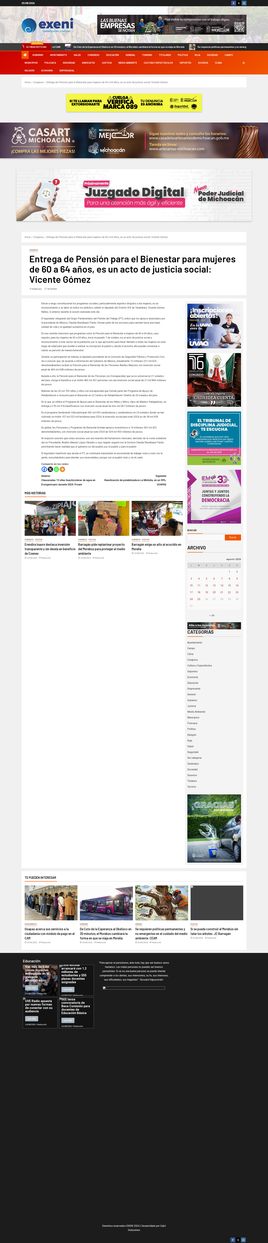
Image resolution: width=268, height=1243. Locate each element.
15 (229, 585)
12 (206, 585)
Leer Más (31, 988)
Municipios (31, 63)
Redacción (37, 289)
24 (191, 599)
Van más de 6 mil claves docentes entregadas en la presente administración (37, 973)
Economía (47, 70)
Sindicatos (88, 63)
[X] (50, 469)
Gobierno (37, 55)
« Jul (211, 615)
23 (237, 592)
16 (237, 585)
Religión (29, 70)
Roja (197, 55)
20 (214, 592)
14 (221, 585)
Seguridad (69, 63)
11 (198, 585)
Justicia (107, 63)
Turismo (147, 55)
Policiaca (50, 63)
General (130, 55)
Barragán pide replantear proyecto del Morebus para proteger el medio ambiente (101, 548)
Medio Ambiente (127, 63)
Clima (218, 63)
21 (221, 592)
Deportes (185, 63)
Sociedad (212, 55)
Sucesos (203, 63)
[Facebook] (44, 469)
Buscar (192, 530)
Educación (112, 55)
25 (198, 599)
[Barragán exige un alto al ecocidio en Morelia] (157, 518)
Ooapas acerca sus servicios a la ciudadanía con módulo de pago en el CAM (50, 933)
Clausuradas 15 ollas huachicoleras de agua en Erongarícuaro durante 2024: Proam (68, 480)
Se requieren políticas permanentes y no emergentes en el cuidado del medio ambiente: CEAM (178, 47)
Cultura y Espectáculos (158, 63)
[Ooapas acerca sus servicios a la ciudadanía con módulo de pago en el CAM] (51, 902)
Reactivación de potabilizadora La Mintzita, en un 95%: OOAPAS (135, 480)
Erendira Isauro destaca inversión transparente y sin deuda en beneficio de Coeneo (50, 548)
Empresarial (67, 70)
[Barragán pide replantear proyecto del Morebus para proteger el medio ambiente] (103, 518)
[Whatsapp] (56, 469)
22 (229, 592)
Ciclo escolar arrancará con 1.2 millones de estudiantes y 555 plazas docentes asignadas (73, 973)
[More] (62, 469)
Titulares (165, 55)
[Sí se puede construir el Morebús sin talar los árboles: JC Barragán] (216, 902)
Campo (229, 55)
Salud (77, 55)
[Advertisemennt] (171, 24)
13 (214, 585)
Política (183, 55)
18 (198, 592)
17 (191, 592)
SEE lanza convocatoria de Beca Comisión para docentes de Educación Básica (75, 1006)
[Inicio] (25, 55)
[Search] (244, 63)
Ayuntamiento (58, 55)
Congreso (93, 55)
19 (206, 592)
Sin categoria (194, 757)
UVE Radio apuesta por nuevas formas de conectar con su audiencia (38, 1006)
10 (191, 585)
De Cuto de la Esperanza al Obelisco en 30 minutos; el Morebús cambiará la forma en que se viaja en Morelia (106, 933)
